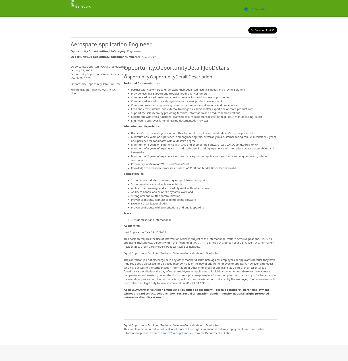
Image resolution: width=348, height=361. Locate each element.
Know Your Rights (174, 333)
